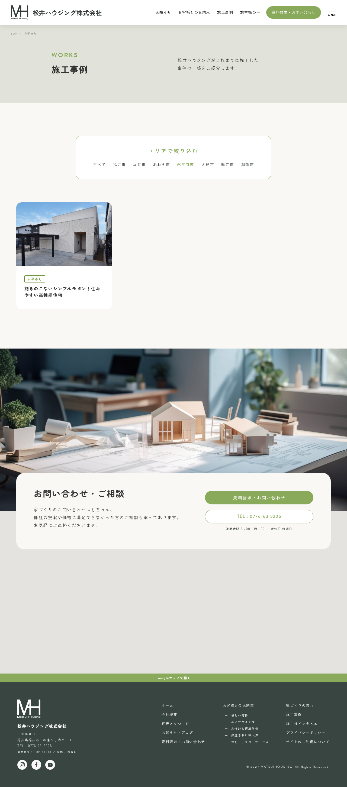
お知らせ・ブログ (177, 732)
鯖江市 (227, 164)
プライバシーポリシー (306, 732)
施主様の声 (250, 12)
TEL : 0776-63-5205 (259, 516)
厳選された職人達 (245, 735)
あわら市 (161, 164)
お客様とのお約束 (238, 705)
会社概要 (169, 714)
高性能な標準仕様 (245, 728)
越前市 (247, 164)
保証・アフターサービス (250, 742)
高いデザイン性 (243, 722)
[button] (332, 12)
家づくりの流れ (300, 705)
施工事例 (225, 12)
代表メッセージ (175, 723)
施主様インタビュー (304, 723)
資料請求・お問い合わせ (294, 12)
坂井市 (139, 164)
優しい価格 (239, 715)
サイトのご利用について (308, 741)
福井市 (119, 164)
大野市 (207, 164)
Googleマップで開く (173, 677)
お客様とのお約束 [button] (194, 12)
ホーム (168, 705)
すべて (99, 164)
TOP (14, 33)
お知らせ (163, 12)
